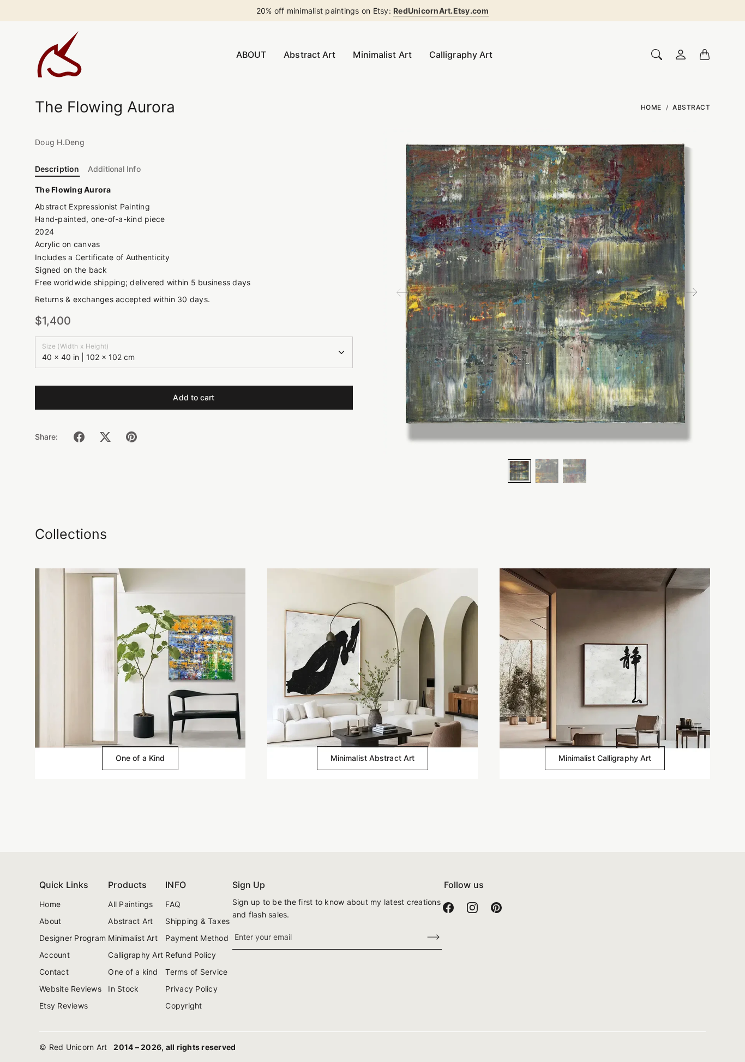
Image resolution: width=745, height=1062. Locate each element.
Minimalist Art (382, 54)
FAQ (173, 904)
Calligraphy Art (461, 54)
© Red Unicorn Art (73, 1047)
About (50, 921)
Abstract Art (309, 54)
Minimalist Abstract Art (372, 758)
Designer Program (72, 938)
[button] (79, 437)
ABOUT (251, 54)
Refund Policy (190, 954)
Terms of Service (196, 971)
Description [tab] (57, 168)
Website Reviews (70, 988)
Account (54, 954)
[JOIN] (426, 937)
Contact (54, 971)
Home (651, 107)
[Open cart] (705, 55)
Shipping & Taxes (197, 921)
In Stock (123, 988)
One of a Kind (140, 758)
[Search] (657, 55)
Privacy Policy (191, 988)
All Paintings (130, 904)
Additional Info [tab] (114, 168)
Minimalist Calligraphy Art (605, 758)
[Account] (681, 55)
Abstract (691, 107)
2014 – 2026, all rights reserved (174, 1047)
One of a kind (133, 971)
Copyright (183, 1005)
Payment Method (197, 938)
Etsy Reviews (63, 1005)
